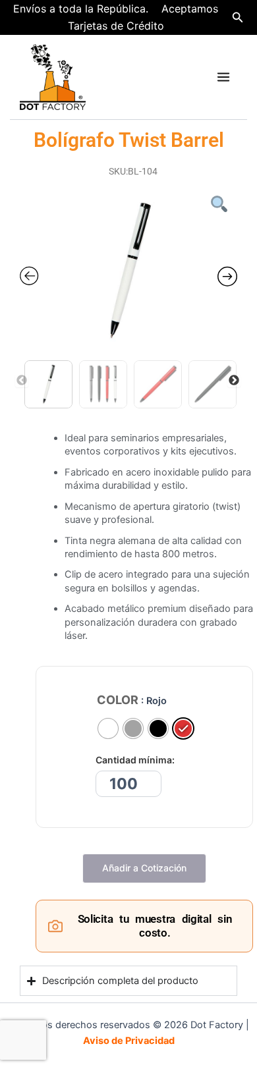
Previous (21, 380)
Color (117, 700)
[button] (238, 17)
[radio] (108, 728)
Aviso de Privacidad (129, 1041)
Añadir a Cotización (144, 867)
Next (234, 380)
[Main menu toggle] (223, 77)
